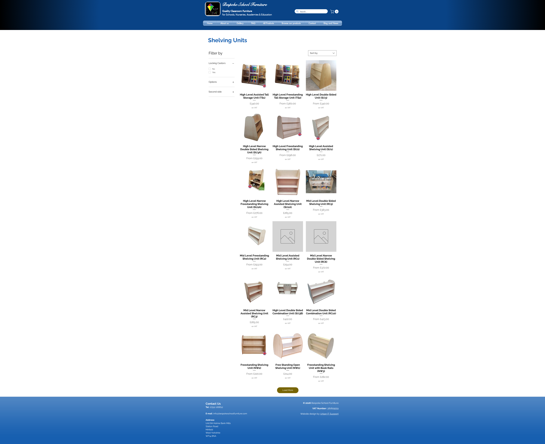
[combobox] (322, 53)
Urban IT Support (329, 413)
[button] (334, 11)
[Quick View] (254, 75)
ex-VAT (254, 108)
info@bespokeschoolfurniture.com (230, 413)
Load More (287, 390)
